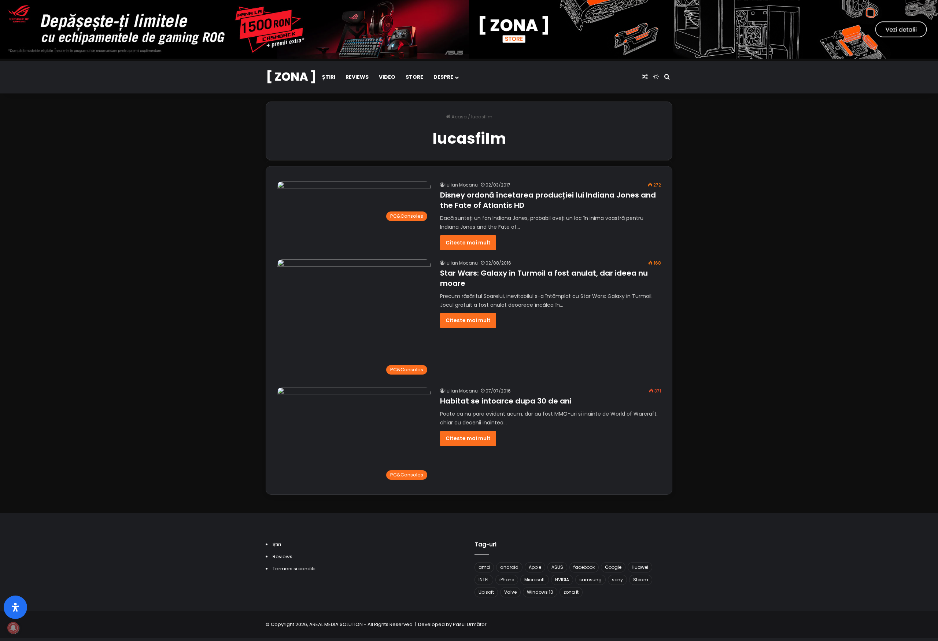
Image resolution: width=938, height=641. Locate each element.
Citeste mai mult (468, 242)
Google (613, 567)
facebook (584, 567)
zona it (571, 592)
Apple (535, 567)
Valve (510, 592)
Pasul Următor (470, 624)
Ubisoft (486, 592)
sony (617, 579)
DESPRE (443, 77)
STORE (414, 77)
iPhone (506, 579)
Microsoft (534, 579)
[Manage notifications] (13, 628)
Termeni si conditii (294, 568)
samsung (590, 579)
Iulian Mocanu (462, 185)
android (509, 567)
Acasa (458, 116)
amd (484, 567)
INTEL (484, 579)
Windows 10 (540, 592)
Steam (640, 579)
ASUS (557, 567)
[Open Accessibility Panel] (15, 607)
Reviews (357, 77)
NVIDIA (562, 579)
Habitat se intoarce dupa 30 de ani (506, 401)
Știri (328, 77)
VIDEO (387, 77)
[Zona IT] (291, 77)
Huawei (640, 567)
